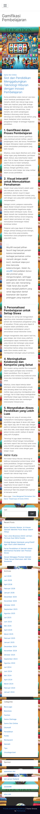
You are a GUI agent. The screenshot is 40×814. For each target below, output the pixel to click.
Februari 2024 (9, 688)
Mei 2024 (8, 675)
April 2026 (8, 584)
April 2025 (8, 630)
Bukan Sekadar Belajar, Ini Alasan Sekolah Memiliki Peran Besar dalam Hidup (18, 529)
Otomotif (7, 728)
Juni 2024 (8, 671)
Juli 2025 (7, 618)
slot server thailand (11, 779)
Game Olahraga (10, 719)
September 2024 (10, 659)
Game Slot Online (10, 75)
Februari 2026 (9, 589)
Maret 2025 (8, 634)
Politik (6, 736)
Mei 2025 (7, 626)
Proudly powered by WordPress (14, 809)
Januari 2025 (9, 642)
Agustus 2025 (9, 613)
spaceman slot (9, 771)
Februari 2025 (9, 638)
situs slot (7, 794)
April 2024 (8, 680)
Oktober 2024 (9, 655)
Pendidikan (8, 732)
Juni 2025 (8, 622)
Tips (5, 748)
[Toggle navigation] (5, 5)
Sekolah (7, 744)
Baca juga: (8, 707)
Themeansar (21, 811)
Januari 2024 (9, 692)
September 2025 (10, 609)
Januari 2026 (9, 593)
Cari (5, 510)
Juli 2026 (7, 576)
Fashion (7, 715)
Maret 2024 (8, 684)
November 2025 (10, 601)
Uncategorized (10, 752)
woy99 (9, 271)
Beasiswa (8, 711)
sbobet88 (7, 787)
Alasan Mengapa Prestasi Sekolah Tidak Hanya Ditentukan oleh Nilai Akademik (17, 559)
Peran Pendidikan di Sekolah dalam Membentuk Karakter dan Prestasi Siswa (18, 551)
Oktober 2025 (9, 605)
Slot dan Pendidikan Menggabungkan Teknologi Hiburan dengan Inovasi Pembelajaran (17, 85)
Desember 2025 (10, 597)
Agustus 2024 (9, 663)
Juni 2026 (8, 580)
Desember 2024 (10, 646)
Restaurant (8, 740)
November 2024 (10, 651)
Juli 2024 (7, 667)
